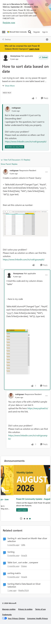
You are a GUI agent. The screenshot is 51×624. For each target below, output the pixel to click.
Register (36, 32)
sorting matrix (14, 573)
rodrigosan (16, 107)
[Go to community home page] (17, 32)
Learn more (34, 48)
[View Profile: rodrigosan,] (7, 109)
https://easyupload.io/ (37, 408)
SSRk (23, 544)
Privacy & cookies (25, 609)
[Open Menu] (47, 39)
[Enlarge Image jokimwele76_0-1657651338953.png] (18, 351)
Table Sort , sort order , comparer (22, 562)
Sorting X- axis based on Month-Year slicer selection (27, 540)
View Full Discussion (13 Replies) (17, 159)
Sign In (45, 32)
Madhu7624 (23, 590)
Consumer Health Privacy (37, 618)
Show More (10, 85)
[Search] (29, 32)
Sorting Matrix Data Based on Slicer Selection (24, 585)
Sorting (10, 551)
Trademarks (7, 614)
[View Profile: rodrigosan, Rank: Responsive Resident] (5, 172)
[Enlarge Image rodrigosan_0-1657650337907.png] (25, 223)
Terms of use (40, 609)
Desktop (8, 39)
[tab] (24, 518)
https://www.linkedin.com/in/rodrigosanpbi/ (26, 141)
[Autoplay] (21, 518)
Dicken (24, 566)
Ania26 (24, 555)
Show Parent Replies (9, 164)
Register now (9, 22)
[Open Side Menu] (4, 32)
